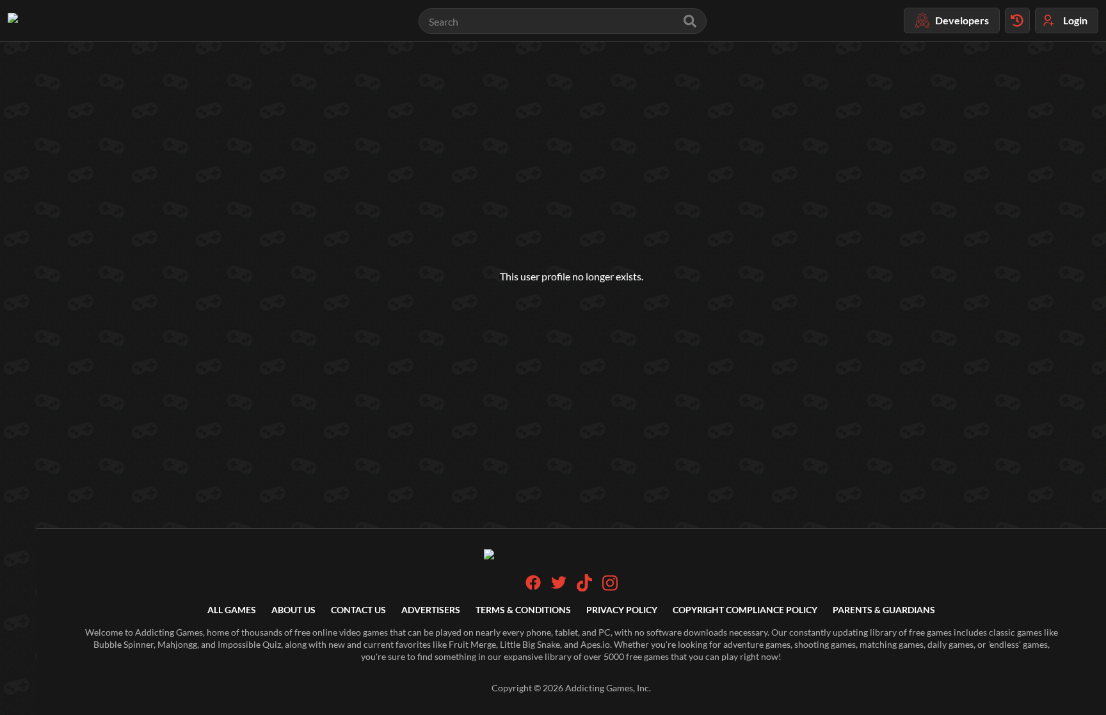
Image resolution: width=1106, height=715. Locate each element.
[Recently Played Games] (1017, 20)
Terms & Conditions (523, 609)
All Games (231, 609)
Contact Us (358, 609)
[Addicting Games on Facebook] (533, 586)
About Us (293, 609)
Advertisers (430, 609)
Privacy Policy (621, 609)
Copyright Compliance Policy (745, 609)
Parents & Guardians (884, 609)
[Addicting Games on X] (558, 586)
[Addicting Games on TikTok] (584, 587)
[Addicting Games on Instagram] (610, 587)
